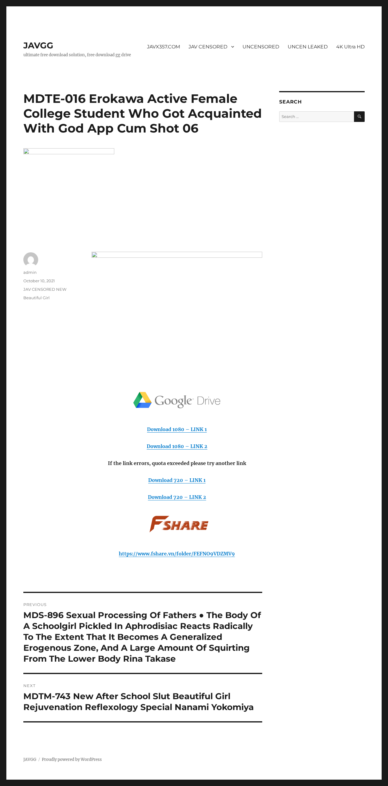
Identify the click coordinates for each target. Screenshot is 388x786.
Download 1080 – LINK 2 (177, 446)
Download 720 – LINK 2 (177, 497)
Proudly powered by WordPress (72, 759)
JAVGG (38, 45)
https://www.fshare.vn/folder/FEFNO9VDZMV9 (177, 554)
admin (30, 272)
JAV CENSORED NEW (44, 289)
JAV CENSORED (208, 47)
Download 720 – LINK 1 (177, 480)
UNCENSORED (260, 47)
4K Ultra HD (350, 47)
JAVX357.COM (163, 47)
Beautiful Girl (36, 297)
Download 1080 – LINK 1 (177, 429)
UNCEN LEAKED (308, 47)
